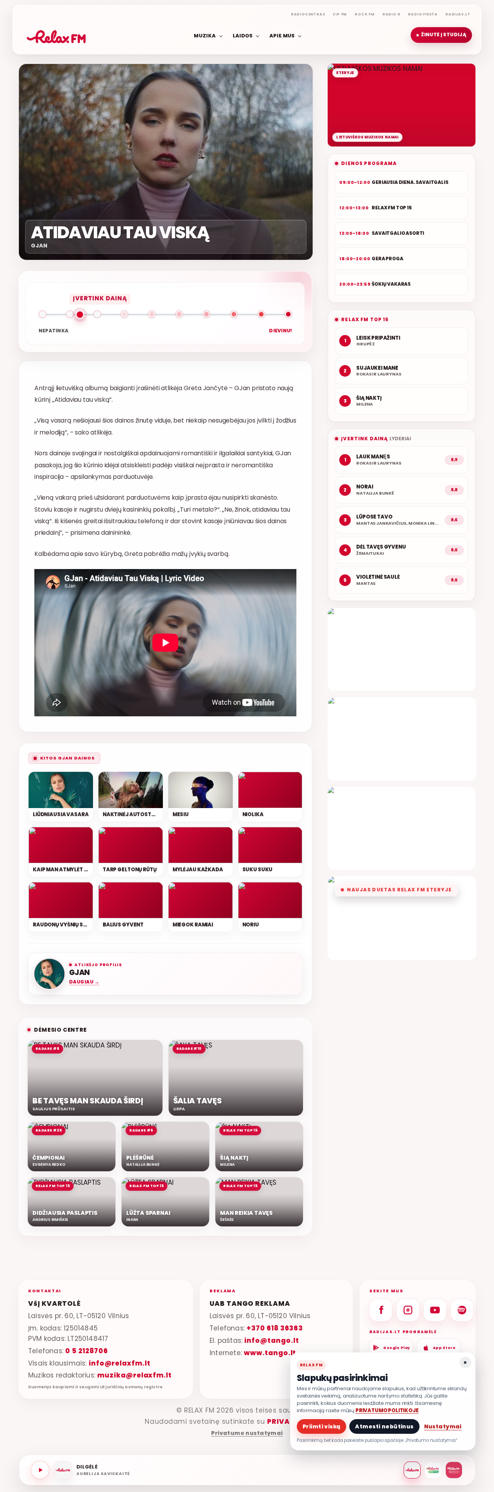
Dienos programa (369, 163)
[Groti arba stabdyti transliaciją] (40, 1470)
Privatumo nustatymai (247, 1433)
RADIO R (391, 14)
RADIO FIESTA (423, 14)
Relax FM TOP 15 (365, 319)
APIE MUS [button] (282, 35)
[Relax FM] (412, 1470)
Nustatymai (443, 1426)
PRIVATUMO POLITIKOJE (387, 1410)
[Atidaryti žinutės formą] (401, 649)
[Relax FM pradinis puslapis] (56, 35)
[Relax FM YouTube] (435, 1310)
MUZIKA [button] (205, 35)
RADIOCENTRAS (308, 14)
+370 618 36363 (275, 1327)
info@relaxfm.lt (120, 1362)
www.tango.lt (270, 1352)
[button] (441, 35)
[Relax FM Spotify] (462, 1310)
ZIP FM (340, 14)
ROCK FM (365, 14)
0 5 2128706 (86, 1350)
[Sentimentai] (453, 1470)
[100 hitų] (433, 1470)
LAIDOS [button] (243, 35)
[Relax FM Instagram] (408, 1310)
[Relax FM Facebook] (380, 1310)
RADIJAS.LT (457, 14)
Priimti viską (321, 1426)
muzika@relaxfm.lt (134, 1375)
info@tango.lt (271, 1340)
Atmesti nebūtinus (384, 1426)
